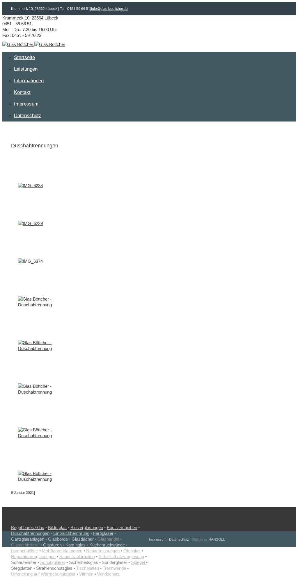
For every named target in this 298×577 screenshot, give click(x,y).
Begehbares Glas (27, 527)
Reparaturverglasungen (33, 556)
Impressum (157, 539)
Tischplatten (87, 568)
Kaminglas (75, 544)
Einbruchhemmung (71, 533)
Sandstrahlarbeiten (77, 556)
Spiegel (138, 562)
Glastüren (52, 544)
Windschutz (108, 573)
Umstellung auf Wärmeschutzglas (43, 573)
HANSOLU (217, 539)
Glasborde (58, 539)
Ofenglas (132, 550)
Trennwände (114, 568)
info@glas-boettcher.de (109, 9)
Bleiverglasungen (86, 527)
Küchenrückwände (107, 544)
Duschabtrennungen (30, 533)
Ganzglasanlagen (27, 539)
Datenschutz (179, 539)
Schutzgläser (52, 562)
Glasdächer (83, 539)
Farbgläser (103, 533)
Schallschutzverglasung (121, 556)
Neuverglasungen (103, 550)
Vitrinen (86, 573)
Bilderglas (57, 527)
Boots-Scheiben (122, 527)
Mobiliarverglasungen (62, 550)
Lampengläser (24, 550)
